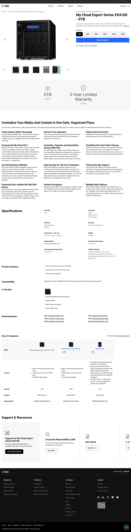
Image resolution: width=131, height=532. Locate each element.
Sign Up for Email (8, 484)
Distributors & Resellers (10, 494)
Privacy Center (70, 498)
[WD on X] (108, 497)
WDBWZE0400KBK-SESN (100, 321)
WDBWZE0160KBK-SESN (56, 319)
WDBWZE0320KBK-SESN (56, 321)
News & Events (70, 487)
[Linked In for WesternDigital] (103, 497)
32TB (114, 34)
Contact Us (69, 515)
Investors (68, 508)
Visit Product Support (14, 451)
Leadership (69, 491)
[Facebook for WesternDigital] (113, 497)
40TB (122, 34)
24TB (105, 34)
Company (80, 6)
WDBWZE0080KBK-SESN (99, 316)
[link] (80, 45)
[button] (16, 70)
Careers (68, 505)
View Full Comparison (122, 336)
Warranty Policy (8, 491)
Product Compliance (26, 525)
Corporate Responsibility (73, 494)
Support (70, 6)
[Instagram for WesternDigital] (98, 497)
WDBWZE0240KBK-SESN (100, 319)
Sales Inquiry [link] (103, 40)
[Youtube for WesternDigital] (117, 497)
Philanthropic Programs (41, 491)
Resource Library (102, 487)
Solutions (61, 6)
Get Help (100, 484)
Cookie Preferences (38, 525)
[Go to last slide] (5, 39)
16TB (96, 34)
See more (126, 26)
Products (50, 6)
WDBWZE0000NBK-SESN (56, 316)
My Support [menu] (123, 6)
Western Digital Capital (41, 494)
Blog (67, 501)
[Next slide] (67, 39)
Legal (9, 525)
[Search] (128, 6)
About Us (68, 484)
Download (91, 448)
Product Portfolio (8, 487)
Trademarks (15, 525)
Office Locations (71, 512)
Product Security (102, 491)
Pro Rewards (38, 484)
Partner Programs (39, 487)
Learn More (51, 450)
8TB (87, 34)
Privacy (4, 525)
